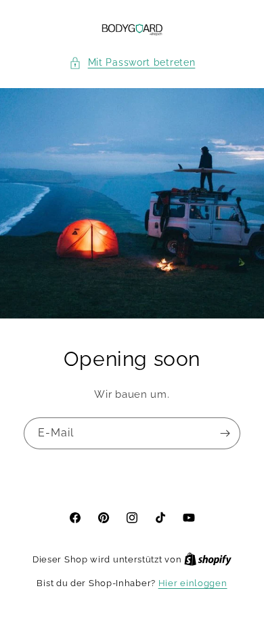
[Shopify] (208, 559)
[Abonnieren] (225, 433)
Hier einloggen (192, 583)
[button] (132, 62)
